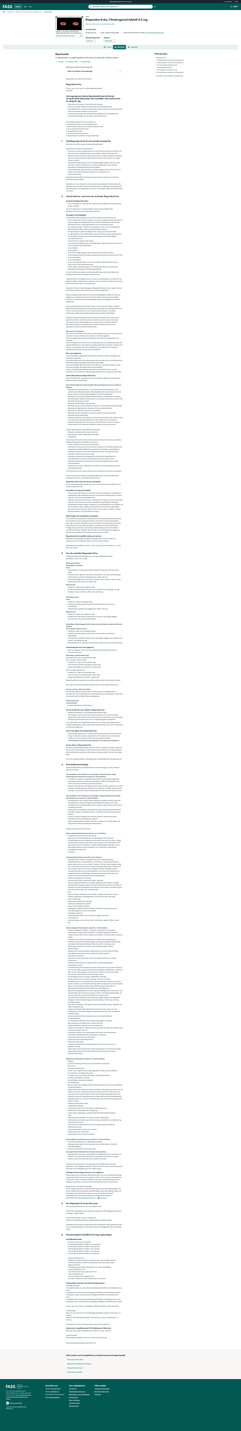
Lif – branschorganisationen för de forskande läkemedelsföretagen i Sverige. (18, 1397)
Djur (30, 7)
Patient (18, 7)
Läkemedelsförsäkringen (155, 33)
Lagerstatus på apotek (102, 1389)
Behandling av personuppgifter (79, 1394)
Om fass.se (73, 1389)
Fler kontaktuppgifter (52, 1397)
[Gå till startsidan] (7, 7)
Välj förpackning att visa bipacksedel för (79, 67)
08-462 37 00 (56, 1389)
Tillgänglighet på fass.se (77, 1392)
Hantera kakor (74, 1406)
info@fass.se (54, 1392)
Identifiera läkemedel (101, 1392)
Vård (25, 7)
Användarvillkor (74, 1403)
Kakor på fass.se (74, 1400)
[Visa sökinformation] (155, 7)
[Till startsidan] (4, 12)
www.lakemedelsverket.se (86, 1198)
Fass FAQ (97, 1394)
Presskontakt (73, 1397)
